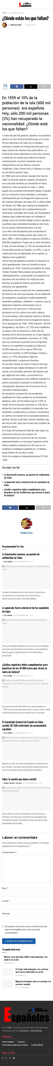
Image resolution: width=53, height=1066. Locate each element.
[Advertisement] (26, 55)
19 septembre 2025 (22, 733)
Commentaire (9, 852)
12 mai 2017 (10, 963)
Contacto (21, 1042)
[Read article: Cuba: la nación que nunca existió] (26, 798)
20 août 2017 (30, 25)
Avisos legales (8, 1042)
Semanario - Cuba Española (31, 1031)
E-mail (6, 901)
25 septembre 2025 (22, 562)
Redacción (16, 25)
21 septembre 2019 (24, 988)
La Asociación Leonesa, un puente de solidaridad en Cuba (26, 476)
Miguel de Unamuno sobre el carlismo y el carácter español (33, 983)
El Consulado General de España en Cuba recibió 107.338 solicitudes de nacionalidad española (24, 725)
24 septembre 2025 (22, 676)
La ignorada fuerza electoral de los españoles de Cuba (26, 483)
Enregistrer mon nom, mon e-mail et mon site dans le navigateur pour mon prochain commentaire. (26, 929)
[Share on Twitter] (30, 86)
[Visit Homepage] (26, 4)
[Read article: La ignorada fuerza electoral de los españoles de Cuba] (26, 631)
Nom (5, 888)
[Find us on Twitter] (6, 1058)
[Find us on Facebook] (2, 1058)
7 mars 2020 (21, 976)
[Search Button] (49, 4)
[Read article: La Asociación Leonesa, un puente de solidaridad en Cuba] (26, 577)
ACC (10, 1027)
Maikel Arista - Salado (13, 783)
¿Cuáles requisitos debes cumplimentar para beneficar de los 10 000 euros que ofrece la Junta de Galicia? (27, 492)
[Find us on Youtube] (14, 1058)
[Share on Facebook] (16, 86)
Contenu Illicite (37, 1045)
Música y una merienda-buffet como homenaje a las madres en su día (26, 958)
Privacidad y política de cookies (15, 1045)
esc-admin (8, 562)
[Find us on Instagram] (10, 1058)
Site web (6, 913)
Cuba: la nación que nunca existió (19, 779)
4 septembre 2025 (30, 783)
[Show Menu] (3, 4)
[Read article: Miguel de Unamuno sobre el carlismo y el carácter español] (7, 984)
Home (4, 13)
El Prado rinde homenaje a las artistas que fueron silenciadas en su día (32, 970)
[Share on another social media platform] (44, 86)
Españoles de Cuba (16, 13)
